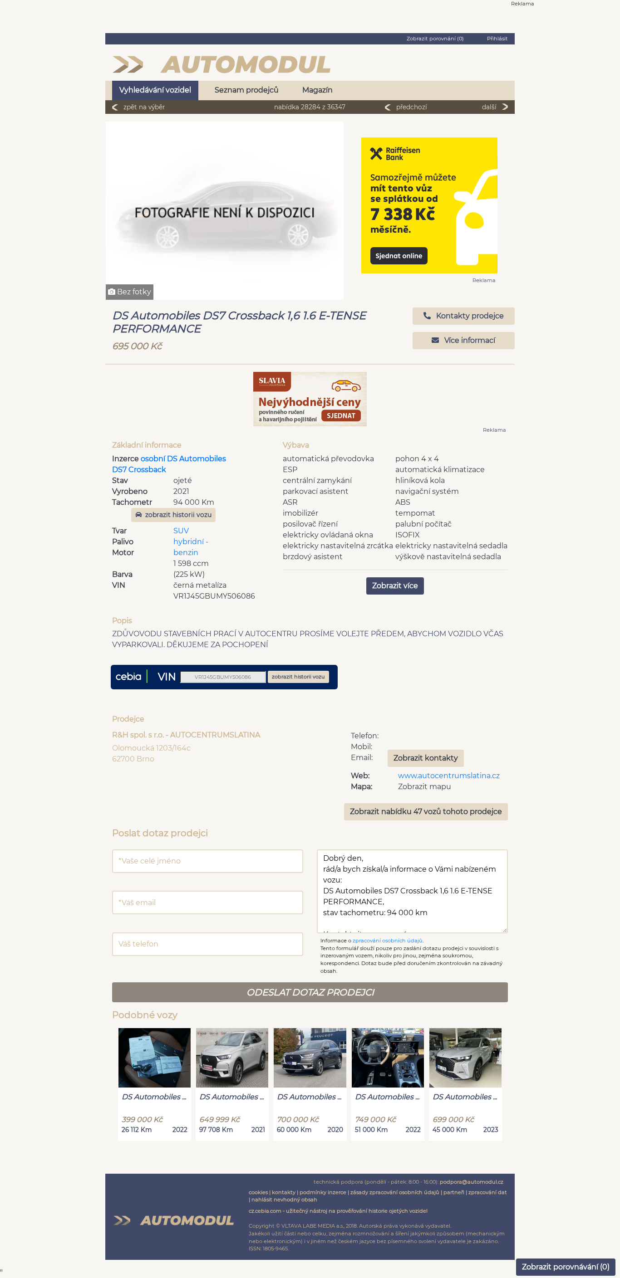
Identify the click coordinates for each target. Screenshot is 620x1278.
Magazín (317, 90)
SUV (181, 531)
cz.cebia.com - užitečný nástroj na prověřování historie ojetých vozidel (338, 1211)
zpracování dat (487, 1192)
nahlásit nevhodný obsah (284, 1199)
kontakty (283, 1192)
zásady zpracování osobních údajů (394, 1192)
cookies (258, 1192)
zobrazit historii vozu (178, 515)
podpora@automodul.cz (471, 1182)
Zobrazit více (395, 585)
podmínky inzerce (323, 1192)
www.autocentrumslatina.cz (449, 775)
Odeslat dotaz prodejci (310, 992)
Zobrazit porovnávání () (566, 1267)
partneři (453, 1192)
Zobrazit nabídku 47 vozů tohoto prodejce (426, 811)
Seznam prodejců (247, 90)
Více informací (469, 340)
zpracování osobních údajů (388, 940)
